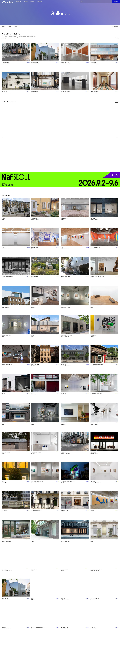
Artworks (26, 1)
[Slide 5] (67, 170)
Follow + (28, 62)
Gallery (9, 26)
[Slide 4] (52, 170)
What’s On (39, 1)
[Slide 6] (82, 170)
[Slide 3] (37, 170)
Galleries (32, 1)
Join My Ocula (115, 1)
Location (15, 26)
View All (116, 101)
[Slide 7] (97, 170)
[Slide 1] (8, 170)
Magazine (18, 1)
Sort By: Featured (115, 26)
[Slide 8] (111, 170)
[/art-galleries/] (7, 1)
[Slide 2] (23, 170)
